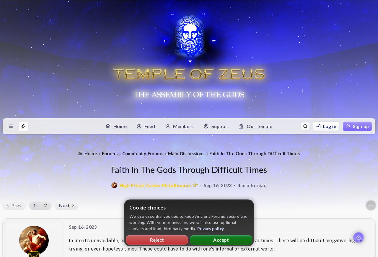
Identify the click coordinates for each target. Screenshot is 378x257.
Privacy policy (210, 228)
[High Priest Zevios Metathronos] (114, 185)
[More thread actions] (371, 205)
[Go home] (358, 237)
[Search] (305, 126)
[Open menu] (11, 126)
